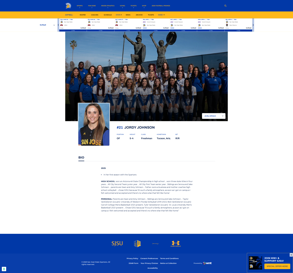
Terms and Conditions (169, 258)
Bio (81, 157)
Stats (118, 15)
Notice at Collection (168, 263)
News (128, 15)
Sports (80, 6)
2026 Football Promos (161, 6)
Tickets (134, 6)
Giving (122, 6)
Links (73, 30)
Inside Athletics (107, 6)
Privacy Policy (132, 258)
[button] (58, 25)
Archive (139, 15)
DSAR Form (133, 263)
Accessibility (153, 268)
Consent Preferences (149, 258)
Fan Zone (92, 6)
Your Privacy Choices (149, 263)
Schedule (108, 15)
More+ (160, 15)
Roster (83, 15)
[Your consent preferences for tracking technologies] (4, 269)
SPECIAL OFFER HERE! (278, 267)
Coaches (94, 15)
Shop (144, 6)
